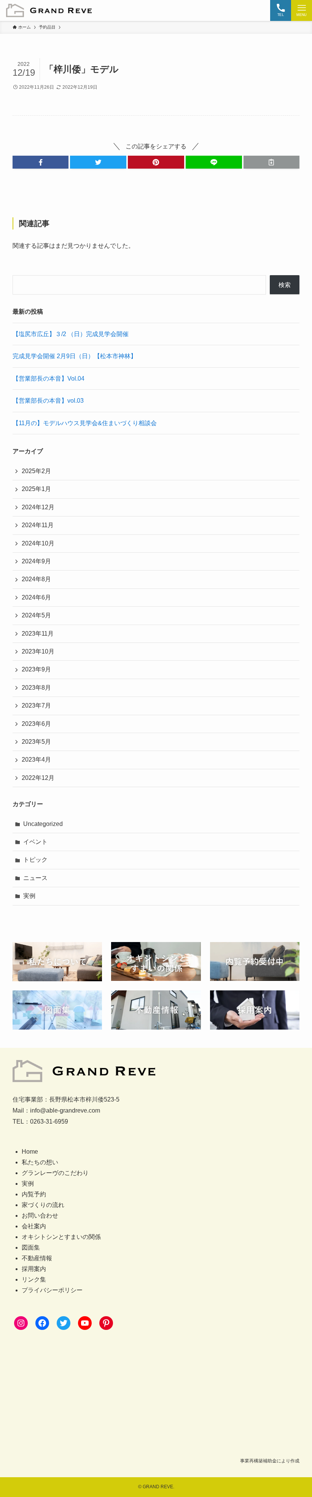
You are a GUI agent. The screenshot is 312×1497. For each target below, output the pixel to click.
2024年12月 (38, 507)
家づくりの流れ (43, 1205)
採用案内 (34, 1269)
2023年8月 (36, 687)
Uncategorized (43, 824)
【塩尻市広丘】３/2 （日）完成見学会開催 (71, 334)
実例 (29, 896)
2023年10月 (38, 651)
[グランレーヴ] (48, 10)
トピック (35, 859)
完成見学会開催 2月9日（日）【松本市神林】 (75, 356)
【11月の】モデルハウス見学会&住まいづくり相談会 (85, 423)
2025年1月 (36, 489)
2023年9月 (36, 669)
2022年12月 (38, 778)
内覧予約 (34, 1194)
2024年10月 (38, 543)
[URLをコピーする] (272, 162)
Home (30, 1151)
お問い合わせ (40, 1215)
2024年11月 (38, 525)
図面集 (31, 1247)
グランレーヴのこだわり (55, 1173)
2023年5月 (36, 741)
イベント (35, 842)
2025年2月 (36, 471)
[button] (41, 162)
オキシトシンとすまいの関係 (61, 1237)
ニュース (35, 878)
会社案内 (34, 1226)
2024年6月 (36, 597)
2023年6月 (36, 724)
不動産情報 (37, 1258)
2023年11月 (38, 633)
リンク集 (34, 1279)
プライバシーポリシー (52, 1290)
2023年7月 (36, 705)
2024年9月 (36, 561)
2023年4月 (36, 759)
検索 (285, 285)
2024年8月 (36, 579)
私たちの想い (40, 1162)
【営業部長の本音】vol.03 (48, 400)
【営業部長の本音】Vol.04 (48, 378)
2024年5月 (36, 615)
